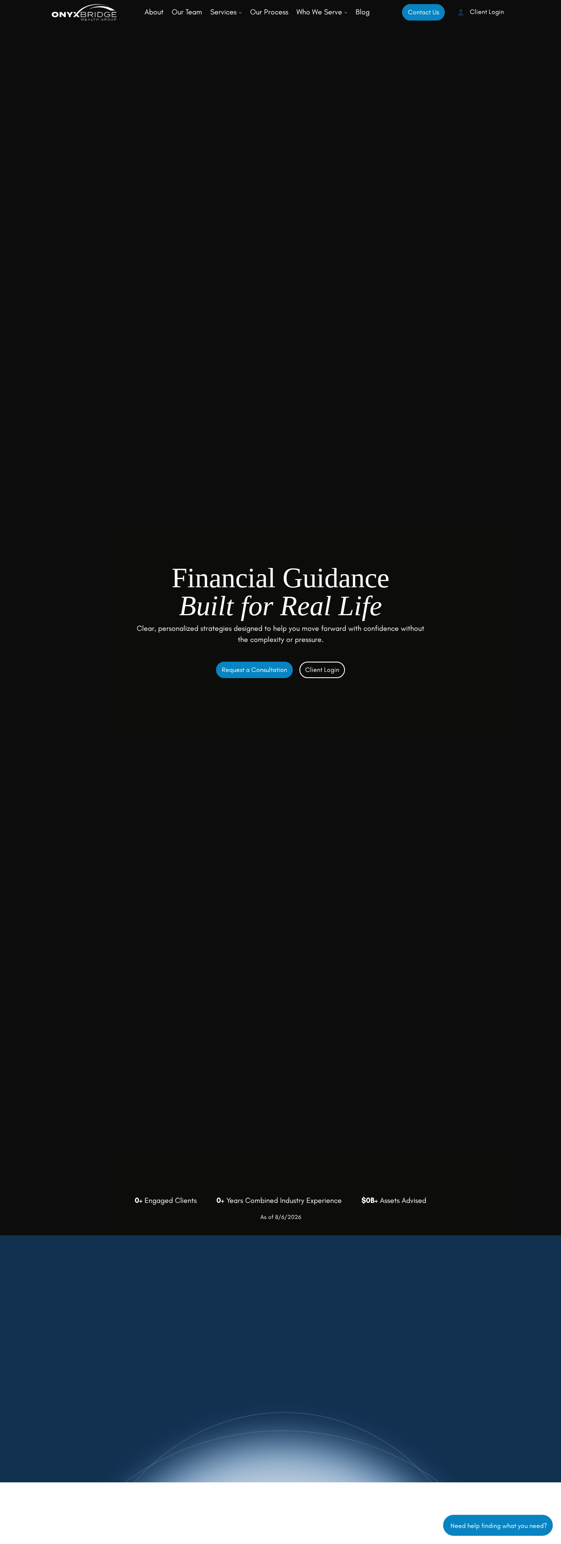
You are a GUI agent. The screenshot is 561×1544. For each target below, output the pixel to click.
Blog (363, 11)
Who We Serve (320, 11)
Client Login (486, 12)
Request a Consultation (254, 670)
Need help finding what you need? (498, 1525)
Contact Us (423, 12)
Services (224, 11)
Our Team (187, 11)
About (154, 11)
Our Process (269, 11)
